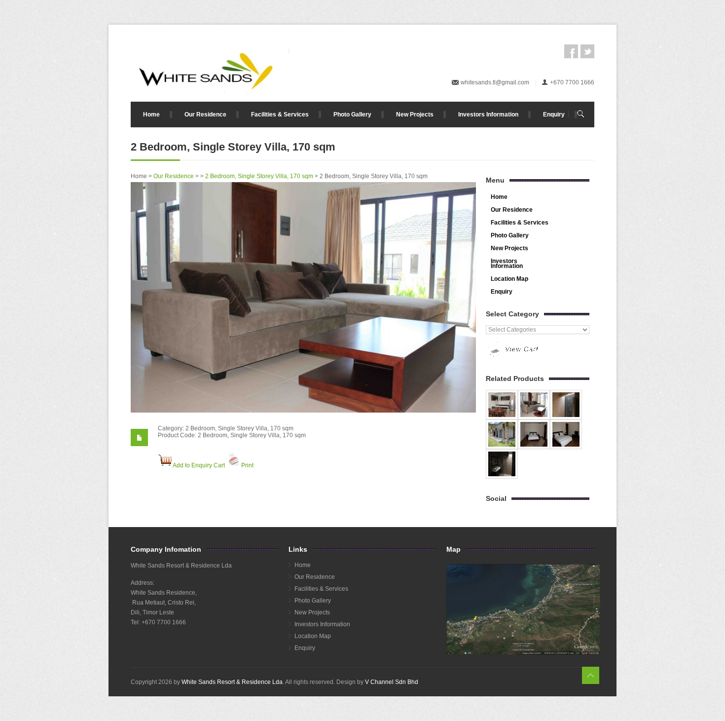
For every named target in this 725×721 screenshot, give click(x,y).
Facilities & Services (280, 114)
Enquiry (554, 114)
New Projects (415, 114)
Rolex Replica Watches (162, 688)
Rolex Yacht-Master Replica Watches (532, 688)
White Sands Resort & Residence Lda (232, 682)
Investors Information (488, 114)
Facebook (571, 51)
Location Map (509, 278)
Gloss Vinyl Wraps (205, 695)
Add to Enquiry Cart (199, 465)
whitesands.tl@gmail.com (495, 82)
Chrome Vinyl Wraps (357, 695)
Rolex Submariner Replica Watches (433, 688)
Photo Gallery (352, 114)
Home (151, 114)
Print (247, 465)
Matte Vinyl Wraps (255, 695)
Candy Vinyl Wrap (155, 695)
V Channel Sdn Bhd (391, 682)
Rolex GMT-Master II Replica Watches (333, 688)
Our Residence (205, 114)
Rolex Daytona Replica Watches (238, 688)
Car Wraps (400, 695)
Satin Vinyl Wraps (304, 695)
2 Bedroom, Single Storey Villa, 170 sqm (259, 176)
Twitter (587, 51)
